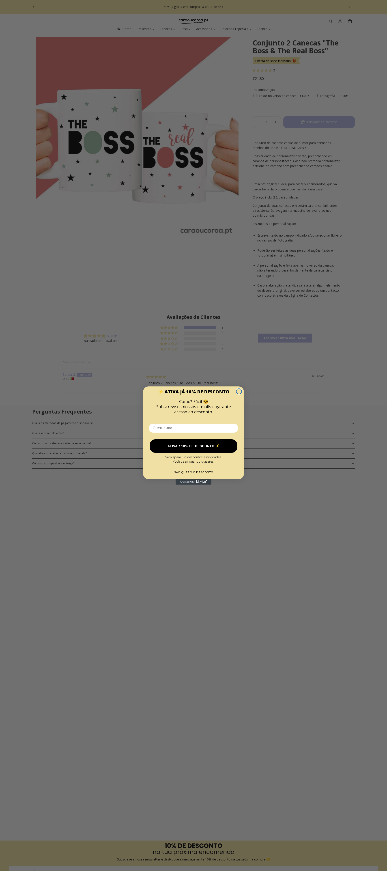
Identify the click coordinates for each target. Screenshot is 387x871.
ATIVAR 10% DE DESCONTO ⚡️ (194, 446)
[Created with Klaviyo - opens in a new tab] (193, 482)
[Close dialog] (239, 391)
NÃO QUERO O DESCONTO (193, 472)
